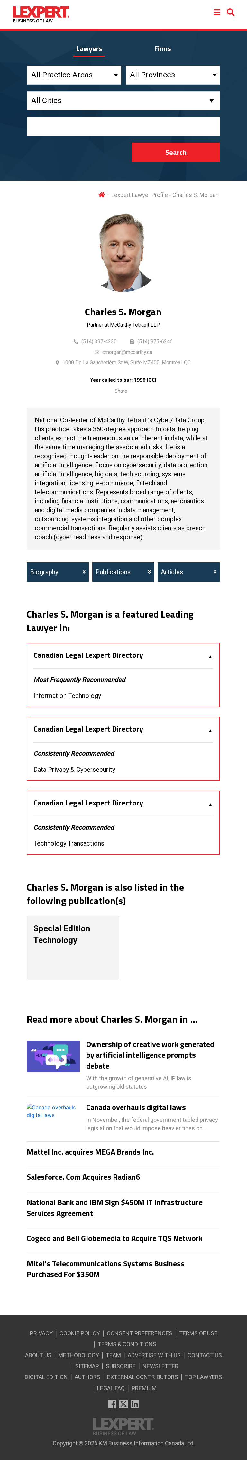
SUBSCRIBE (121, 1366)
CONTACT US (205, 1355)
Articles (172, 572)
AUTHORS (87, 1377)
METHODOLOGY (78, 1355)
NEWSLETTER (160, 1366)
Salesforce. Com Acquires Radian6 (83, 1177)
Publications (113, 572)
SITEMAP (87, 1366)
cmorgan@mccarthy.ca (127, 352)
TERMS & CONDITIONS (127, 1344)
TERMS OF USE (198, 1333)
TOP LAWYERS (203, 1377)
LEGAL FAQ (111, 1388)
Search (176, 152)
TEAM (113, 1355)
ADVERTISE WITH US (154, 1355)
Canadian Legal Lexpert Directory (88, 655)
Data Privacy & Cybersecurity (74, 769)
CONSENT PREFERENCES (139, 1333)
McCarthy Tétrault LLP (135, 325)
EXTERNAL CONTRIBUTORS (142, 1377)
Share (120, 391)
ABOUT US (38, 1355)
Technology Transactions (68, 843)
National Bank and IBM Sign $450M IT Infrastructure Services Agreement (115, 1207)
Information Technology (67, 695)
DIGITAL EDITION (46, 1377)
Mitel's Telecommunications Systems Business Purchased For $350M (106, 1269)
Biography (44, 572)
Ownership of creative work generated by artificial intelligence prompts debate (150, 1055)
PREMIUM (144, 1388)
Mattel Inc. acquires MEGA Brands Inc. (90, 1152)
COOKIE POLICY (79, 1333)
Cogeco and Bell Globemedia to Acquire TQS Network (115, 1238)
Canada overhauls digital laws (136, 1107)
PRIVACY (41, 1333)
